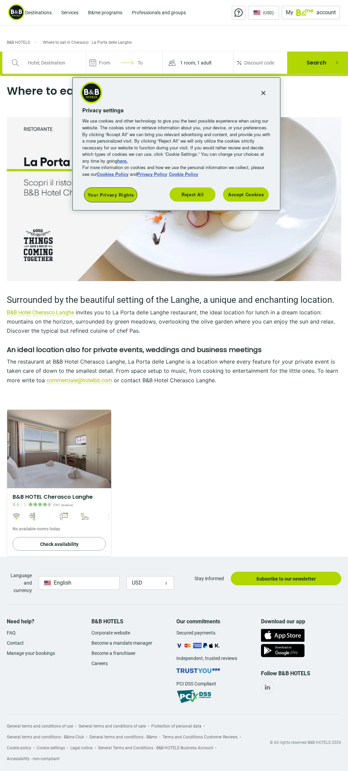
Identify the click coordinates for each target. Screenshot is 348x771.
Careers (99, 663)
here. (122, 161)
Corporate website (110, 633)
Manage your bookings (31, 653)
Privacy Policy (152, 174)
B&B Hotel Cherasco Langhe (40, 312)
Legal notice (81, 748)
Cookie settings (51, 748)
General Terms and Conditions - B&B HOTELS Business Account (155, 748)
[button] (197, 63)
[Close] (263, 93)
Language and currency (21, 583)
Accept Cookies (246, 194)
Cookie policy (19, 748)
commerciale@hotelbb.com (79, 380)
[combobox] (48, 62)
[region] (176, 144)
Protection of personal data (176, 726)
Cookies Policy (112, 174)
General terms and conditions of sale (112, 726)
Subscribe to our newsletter (286, 579)
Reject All (192, 194)
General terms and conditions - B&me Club (45, 737)
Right (104, 449)
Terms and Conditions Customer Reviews (200, 737)
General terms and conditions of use (40, 726)
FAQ (11, 633)
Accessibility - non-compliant (33, 758)
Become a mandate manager (121, 643)
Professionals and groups (159, 12)
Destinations (38, 12)
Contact (15, 643)
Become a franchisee (113, 653)
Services (70, 12)
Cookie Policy (183, 174)
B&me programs (105, 12)
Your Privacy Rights (111, 194)
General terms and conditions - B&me (123, 737)
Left (14, 449)
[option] (59, 482)
